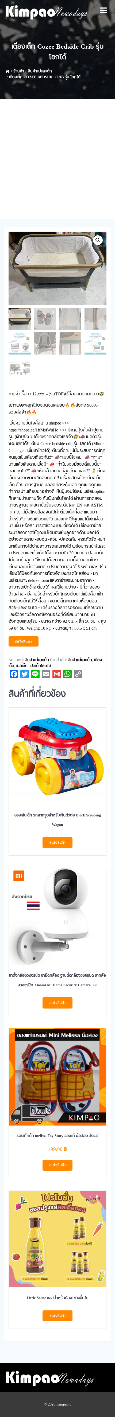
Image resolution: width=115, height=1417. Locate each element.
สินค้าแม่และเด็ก (40, 71)
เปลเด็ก (22, 666)
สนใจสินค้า (23, 641)
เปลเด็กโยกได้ (40, 666)
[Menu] (103, 10)
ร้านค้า (18, 71)
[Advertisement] (57, 159)
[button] (98, 240)
